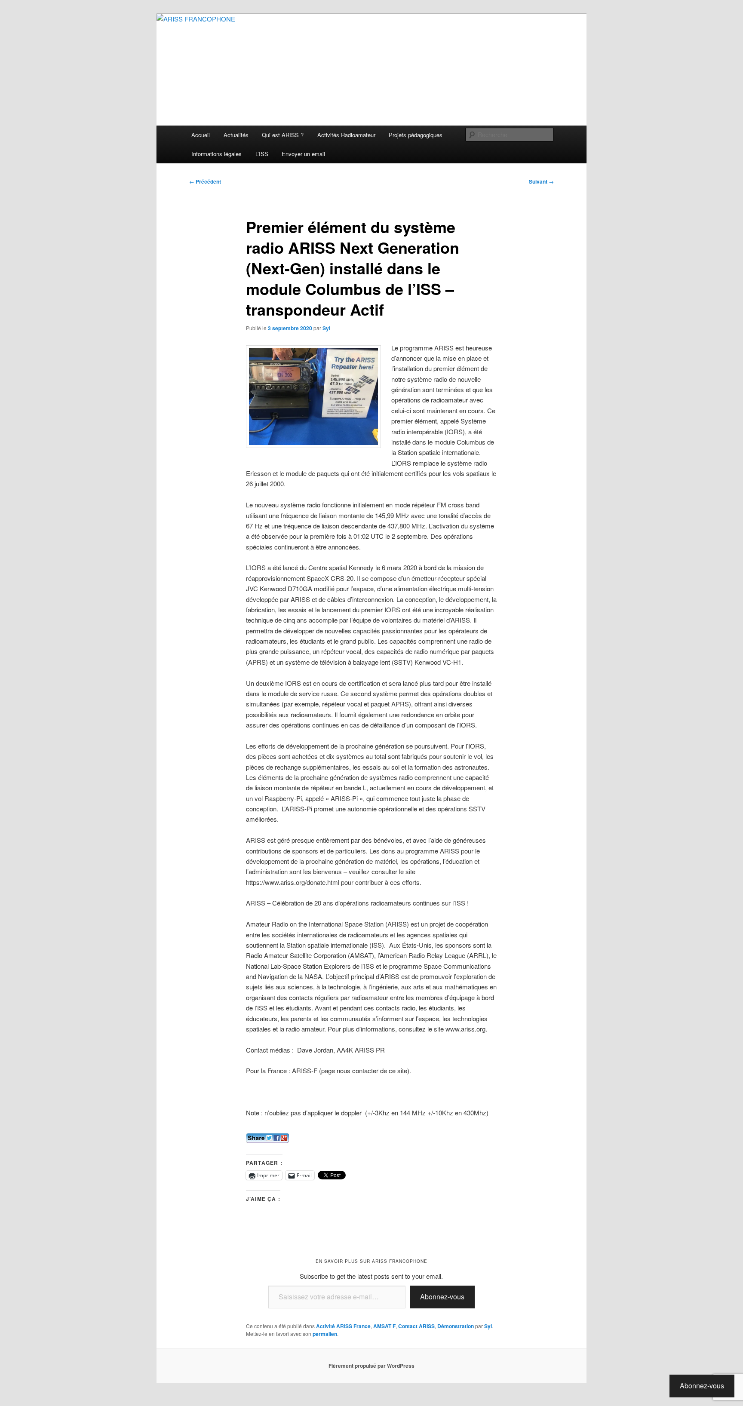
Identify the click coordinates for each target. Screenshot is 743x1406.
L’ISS (261, 154)
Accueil (200, 135)
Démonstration (455, 1326)
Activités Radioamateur (346, 135)
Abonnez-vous (442, 1297)
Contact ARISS (416, 1326)
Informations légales (216, 154)
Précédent (205, 181)
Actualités (236, 135)
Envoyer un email (303, 154)
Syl (326, 328)
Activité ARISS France (343, 1326)
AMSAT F (384, 1326)
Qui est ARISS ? (283, 135)
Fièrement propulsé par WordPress (371, 1365)
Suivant (541, 181)
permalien (325, 1334)
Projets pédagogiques (415, 135)
